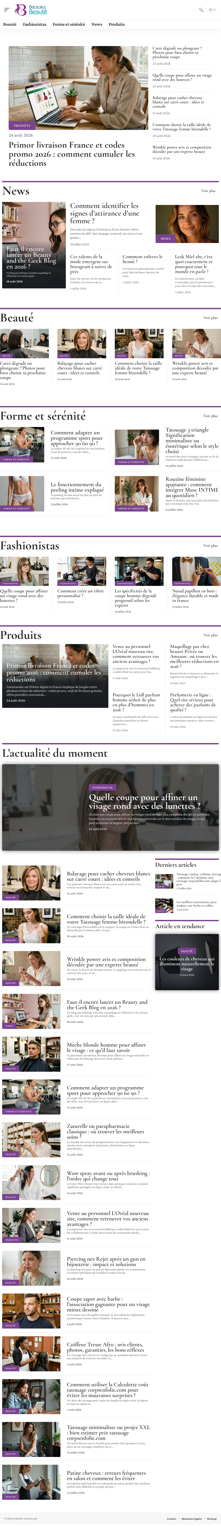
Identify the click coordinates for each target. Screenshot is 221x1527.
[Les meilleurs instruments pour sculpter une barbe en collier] (164, 906)
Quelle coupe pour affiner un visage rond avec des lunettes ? (182, 77)
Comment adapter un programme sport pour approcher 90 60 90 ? (77, 438)
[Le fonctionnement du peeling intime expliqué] (22, 494)
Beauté (16, 317)
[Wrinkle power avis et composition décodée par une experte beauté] (196, 343)
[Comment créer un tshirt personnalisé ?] (81, 571)
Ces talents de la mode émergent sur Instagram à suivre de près (91, 264)
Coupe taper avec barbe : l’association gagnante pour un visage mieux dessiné (108, 1304)
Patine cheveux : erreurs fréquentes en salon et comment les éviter (106, 1475)
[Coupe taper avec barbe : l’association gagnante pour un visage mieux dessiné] (31, 1311)
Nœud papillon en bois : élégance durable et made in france (195, 595)
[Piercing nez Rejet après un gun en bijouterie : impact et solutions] (31, 1268)
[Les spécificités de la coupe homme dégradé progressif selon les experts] (139, 571)
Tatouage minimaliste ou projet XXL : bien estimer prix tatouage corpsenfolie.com (108, 1433)
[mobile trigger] (8, 9)
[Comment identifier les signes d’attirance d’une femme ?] (187, 224)
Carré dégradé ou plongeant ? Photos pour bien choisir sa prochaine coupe (177, 52)
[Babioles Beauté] (31, 9)
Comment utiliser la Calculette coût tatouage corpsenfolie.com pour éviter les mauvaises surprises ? (107, 1390)
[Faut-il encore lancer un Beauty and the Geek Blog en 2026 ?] (31, 1011)
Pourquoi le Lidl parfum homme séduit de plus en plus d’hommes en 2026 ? (136, 702)
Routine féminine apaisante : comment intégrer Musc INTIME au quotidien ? (192, 487)
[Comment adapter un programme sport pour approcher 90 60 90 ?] (22, 444)
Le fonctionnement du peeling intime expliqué (77, 487)
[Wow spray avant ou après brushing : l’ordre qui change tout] (31, 1182)
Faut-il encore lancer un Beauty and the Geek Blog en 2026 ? (31, 257)
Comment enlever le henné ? (143, 259)
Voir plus (208, 191)
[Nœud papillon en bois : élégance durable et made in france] (196, 571)
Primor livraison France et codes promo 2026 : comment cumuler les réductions (72, 153)
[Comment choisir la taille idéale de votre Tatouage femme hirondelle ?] (139, 343)
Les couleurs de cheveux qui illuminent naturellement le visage (187, 964)
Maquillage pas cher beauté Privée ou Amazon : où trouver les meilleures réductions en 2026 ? (194, 656)
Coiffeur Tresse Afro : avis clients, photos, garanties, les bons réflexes (105, 1347)
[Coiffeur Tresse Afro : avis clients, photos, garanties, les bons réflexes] (31, 1353)
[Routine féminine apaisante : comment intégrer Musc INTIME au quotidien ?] (137, 494)
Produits (22, 125)
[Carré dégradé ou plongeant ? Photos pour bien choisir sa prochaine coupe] (24, 343)
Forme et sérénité (43, 415)
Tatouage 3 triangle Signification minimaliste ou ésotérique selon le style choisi (192, 440)
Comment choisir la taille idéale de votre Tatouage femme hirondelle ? (182, 127)
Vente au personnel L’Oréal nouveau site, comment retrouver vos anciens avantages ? (136, 653)
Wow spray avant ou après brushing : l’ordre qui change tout (108, 1176)
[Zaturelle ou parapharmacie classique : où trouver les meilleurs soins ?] (31, 1139)
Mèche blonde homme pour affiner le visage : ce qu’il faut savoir (106, 1047)
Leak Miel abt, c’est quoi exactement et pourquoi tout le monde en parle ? (194, 264)
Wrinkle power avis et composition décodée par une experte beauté (182, 149)
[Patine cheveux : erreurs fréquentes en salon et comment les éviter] (31, 1482)
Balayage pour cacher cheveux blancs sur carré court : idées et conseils (178, 102)
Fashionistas (29, 545)
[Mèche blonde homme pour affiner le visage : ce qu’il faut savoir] (31, 1054)
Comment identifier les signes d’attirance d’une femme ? (104, 213)
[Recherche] (201, 9)
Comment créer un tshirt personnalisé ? (80, 593)
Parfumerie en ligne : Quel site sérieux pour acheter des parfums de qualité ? (193, 702)
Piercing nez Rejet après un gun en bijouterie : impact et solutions (106, 1261)
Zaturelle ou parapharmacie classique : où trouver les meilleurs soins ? (105, 1131)
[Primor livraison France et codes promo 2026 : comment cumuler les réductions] (78, 88)
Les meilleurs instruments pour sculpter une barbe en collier (197, 903)
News (16, 190)
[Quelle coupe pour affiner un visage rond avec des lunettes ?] (24, 571)
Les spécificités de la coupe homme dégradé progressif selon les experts (135, 598)
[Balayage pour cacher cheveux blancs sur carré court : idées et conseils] (81, 343)
